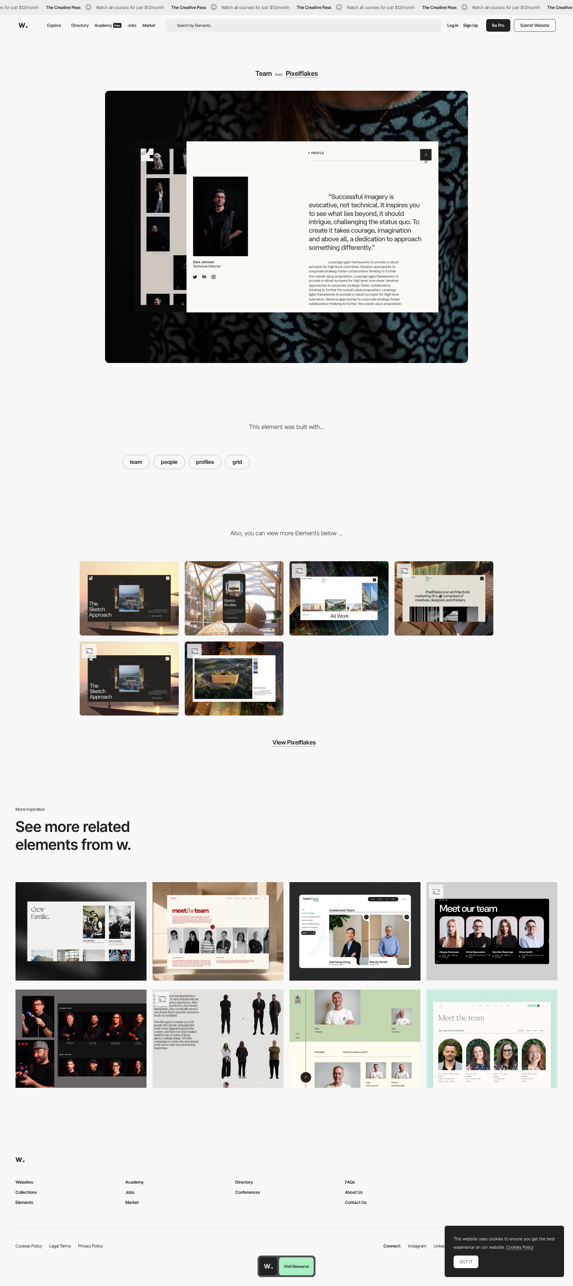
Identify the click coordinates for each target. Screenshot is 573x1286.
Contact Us (355, 1202)
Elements (24, 1202)
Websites (24, 1182)
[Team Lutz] (354, 1039)
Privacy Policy (90, 1245)
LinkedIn (441, 1245)
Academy (107, 25)
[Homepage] (444, 598)
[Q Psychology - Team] (491, 1039)
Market (148, 25)
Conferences (247, 1192)
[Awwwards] (23, 25)
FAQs (350, 1182)
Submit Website (534, 25)
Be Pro (498, 25)
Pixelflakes (302, 73)
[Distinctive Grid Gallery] (129, 679)
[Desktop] (129, 598)
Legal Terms (60, 1245)
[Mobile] (234, 598)
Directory (80, 25)
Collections (26, 1192)
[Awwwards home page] (268, 1266)
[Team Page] (354, 931)
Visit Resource (296, 1266)
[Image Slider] (234, 679)
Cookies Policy (29, 1245)
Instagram (417, 1245)
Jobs (131, 25)
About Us (354, 1192)
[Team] (81, 931)
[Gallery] (339, 598)
